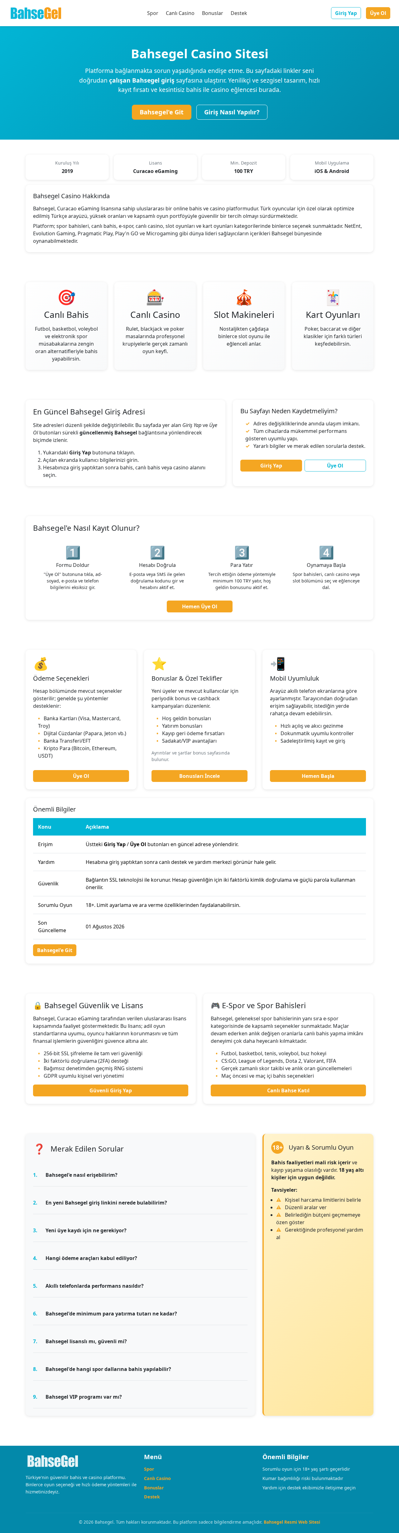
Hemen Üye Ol (199, 606)
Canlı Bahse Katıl (288, 1090)
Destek (239, 13)
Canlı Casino (180, 13)
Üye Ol (378, 13)
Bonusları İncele (199, 776)
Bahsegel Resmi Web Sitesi (292, 1522)
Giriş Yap (346, 13)
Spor (152, 13)
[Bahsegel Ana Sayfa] (36, 13)
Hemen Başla (318, 776)
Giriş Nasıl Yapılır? (232, 112)
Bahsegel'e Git (162, 112)
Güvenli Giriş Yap (110, 1090)
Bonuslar (212, 13)
